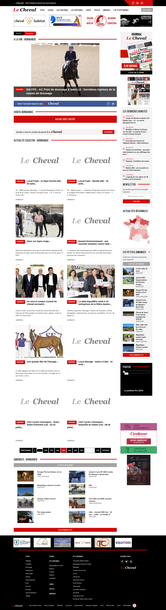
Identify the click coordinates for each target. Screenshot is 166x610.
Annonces (106, 10)
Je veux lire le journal (136, 72)
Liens (119, 605)
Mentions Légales (92, 605)
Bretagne (76, 567)
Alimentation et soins (56, 565)
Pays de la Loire (78, 596)
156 (81, 450)
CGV (102, 605)
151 (51, 450)
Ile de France (77, 583)
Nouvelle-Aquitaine (79, 589)
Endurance (29, 570)
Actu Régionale (77, 10)
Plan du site (110, 605)
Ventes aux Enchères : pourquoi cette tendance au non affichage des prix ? (136, 152)
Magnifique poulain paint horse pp (141, 337)
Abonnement (78, 605)
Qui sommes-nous (35, 605)
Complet (28, 564)
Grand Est (76, 577)
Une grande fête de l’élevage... (42, 361)
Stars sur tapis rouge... (39, 241)
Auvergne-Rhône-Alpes (81, 561)
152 (57, 450)
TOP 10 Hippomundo (121, 10)
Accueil (18, 33)
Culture (51, 572)
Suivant (105, 450)
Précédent (26, 450)
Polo (27, 583)
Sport (42, 10)
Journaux (69, 605)
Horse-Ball (29, 573)
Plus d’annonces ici (65, 529)
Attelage (28, 561)
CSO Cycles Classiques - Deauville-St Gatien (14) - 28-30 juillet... (88, 425)
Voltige (28, 596)
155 (75, 450)
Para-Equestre (30, 580)
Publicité (60, 605)
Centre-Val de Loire (79, 570)
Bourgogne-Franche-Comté (82, 564)
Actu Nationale (62, 10)
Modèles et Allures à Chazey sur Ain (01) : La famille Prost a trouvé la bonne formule (135, 132)
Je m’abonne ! (108, 132)
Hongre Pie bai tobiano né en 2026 (141, 292)
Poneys (28, 586)
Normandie (76, 586)
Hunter (28, 577)
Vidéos (88, 10)
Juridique (52, 578)
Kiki (90, 485)
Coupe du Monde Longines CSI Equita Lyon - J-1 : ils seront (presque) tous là (136, 120)
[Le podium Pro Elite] (136, 382)
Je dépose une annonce (65, 465)
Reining (28, 589)
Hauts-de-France (78, 580)
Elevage (51, 10)
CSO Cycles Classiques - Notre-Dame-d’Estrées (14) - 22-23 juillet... (38, 425)
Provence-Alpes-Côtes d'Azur (82, 599)
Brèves (51, 569)
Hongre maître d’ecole (46, 499)
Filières (51, 575)
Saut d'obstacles (31, 593)
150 (45, 450)
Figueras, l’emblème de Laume (137, 161)
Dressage (29, 567)
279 (97, 450)
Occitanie (76, 593)
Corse (75, 573)
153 (63, 450)
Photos (97, 10)
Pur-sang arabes (44, 512)
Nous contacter (49, 605)
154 (69, 450)
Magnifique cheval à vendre (48, 485)
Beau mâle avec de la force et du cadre (142, 327)
